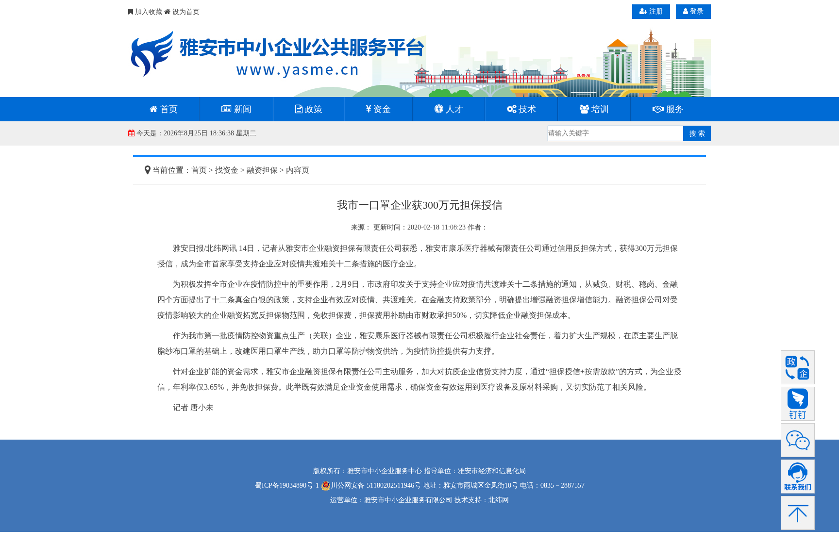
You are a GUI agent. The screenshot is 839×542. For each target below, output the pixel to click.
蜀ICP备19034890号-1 (287, 485)
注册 (655, 11)
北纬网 (498, 500)
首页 (168, 109)
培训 (599, 109)
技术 (526, 109)
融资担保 (262, 170)
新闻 (242, 109)
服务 (674, 109)
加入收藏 (147, 12)
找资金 (226, 170)
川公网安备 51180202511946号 (376, 485)
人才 (453, 109)
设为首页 (185, 12)
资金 (381, 109)
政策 (312, 109)
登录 (696, 11)
